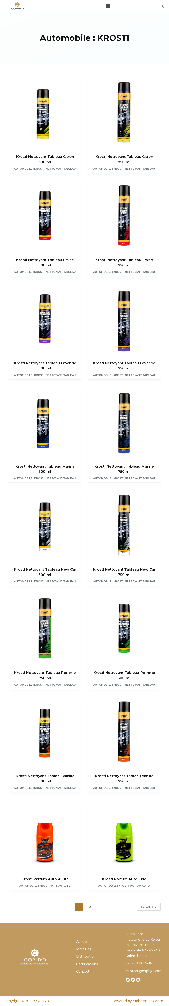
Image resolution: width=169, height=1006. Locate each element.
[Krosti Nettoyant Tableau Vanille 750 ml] (124, 731)
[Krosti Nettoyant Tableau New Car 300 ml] (44, 525)
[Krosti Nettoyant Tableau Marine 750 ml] (124, 422)
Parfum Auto (61, 885)
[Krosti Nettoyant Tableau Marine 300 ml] (44, 422)
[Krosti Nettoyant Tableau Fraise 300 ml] (44, 215)
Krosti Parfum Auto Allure (45, 879)
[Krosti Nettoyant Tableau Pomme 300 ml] (124, 628)
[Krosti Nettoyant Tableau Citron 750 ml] (124, 112)
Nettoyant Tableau (61, 168)
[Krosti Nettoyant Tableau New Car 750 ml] (124, 525)
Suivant (147, 906)
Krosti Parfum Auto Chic (124, 879)
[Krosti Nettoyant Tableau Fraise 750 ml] (124, 215)
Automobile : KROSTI (29, 168)
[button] (107, 6)
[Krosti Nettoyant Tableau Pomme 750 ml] (44, 628)
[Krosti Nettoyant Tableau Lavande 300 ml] (44, 319)
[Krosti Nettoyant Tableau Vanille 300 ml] (44, 731)
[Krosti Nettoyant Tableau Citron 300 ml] (44, 112)
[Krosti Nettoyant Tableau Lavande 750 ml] (124, 319)
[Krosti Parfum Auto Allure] (44, 834)
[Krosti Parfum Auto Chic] (124, 834)
